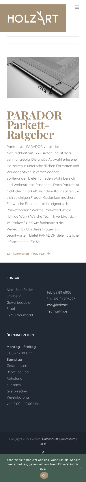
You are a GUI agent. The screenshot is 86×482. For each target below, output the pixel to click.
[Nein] (80, 468)
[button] (23, 347)
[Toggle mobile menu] (77, 7)
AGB (43, 444)
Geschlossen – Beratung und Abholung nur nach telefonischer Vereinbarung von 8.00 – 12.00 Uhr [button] (23, 381)
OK (44, 475)
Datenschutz (50, 439)
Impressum (68, 439)
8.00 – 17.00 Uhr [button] (19, 353)
